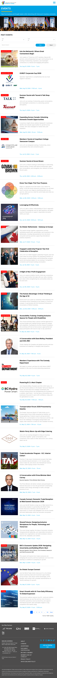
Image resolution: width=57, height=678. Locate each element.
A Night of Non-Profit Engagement (32, 272)
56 (47, 612)
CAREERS (23, 643)
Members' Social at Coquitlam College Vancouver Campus (34, 140)
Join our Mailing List (47, 646)
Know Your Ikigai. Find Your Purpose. (33, 183)
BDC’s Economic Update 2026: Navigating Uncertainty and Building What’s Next (35, 547)
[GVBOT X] (41, 640)
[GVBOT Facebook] (43, 640)
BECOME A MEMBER (26, 652)
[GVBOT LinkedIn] (51, 640)
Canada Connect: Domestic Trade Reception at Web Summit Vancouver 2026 (36, 500)
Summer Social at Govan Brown (31, 161)
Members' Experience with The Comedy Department (35, 362)
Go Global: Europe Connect (30, 569)
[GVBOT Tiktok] (54, 640)
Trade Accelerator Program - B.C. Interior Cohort (35, 454)
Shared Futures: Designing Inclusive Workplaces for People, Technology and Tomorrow (35, 524)
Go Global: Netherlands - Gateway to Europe (36, 227)
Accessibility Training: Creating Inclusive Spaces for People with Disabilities (35, 317)
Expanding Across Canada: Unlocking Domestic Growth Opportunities (34, 118)
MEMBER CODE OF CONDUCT (26, 655)
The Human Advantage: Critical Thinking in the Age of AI (36, 295)
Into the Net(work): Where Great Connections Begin (32, 52)
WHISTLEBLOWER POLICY (28, 661)
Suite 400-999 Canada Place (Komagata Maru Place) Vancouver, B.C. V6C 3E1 (10, 649)
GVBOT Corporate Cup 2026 (30, 73)
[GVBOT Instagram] (46, 640)
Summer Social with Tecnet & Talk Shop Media (35, 96)
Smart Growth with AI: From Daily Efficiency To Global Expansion (36, 592)
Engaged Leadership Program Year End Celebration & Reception (34, 250)
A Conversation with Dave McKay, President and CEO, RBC (36, 340)
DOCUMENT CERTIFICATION (25, 649)
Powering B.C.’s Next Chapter (31, 382)
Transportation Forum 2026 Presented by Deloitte (35, 408)
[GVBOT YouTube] (49, 640)
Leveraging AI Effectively (29, 205)
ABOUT (23, 641)
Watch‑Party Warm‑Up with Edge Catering (36, 431)
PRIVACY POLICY (25, 659)
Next (51, 612)
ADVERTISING (25, 646)
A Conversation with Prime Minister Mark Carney (35, 476)
